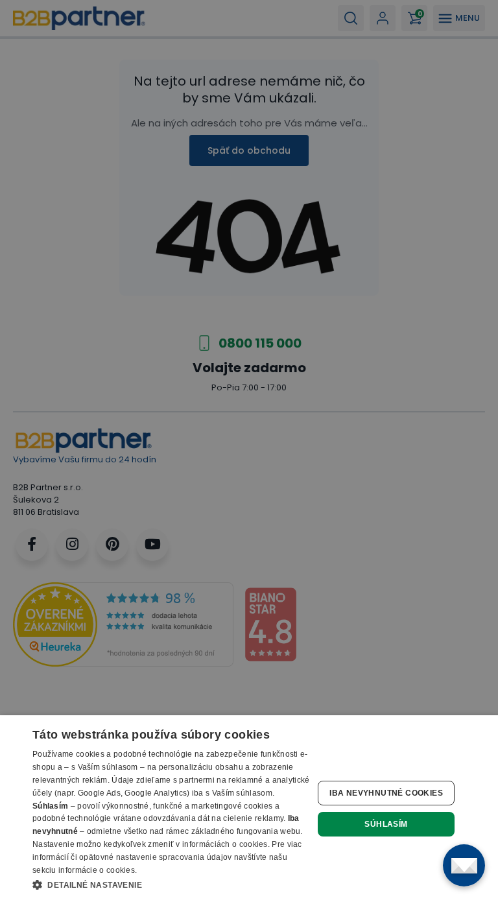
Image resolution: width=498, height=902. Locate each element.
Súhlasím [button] (385, 824)
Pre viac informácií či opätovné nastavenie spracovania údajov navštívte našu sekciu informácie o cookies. (167, 857)
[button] (171, 884)
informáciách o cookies (225, 844)
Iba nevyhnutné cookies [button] (386, 793)
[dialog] (249, 808)
